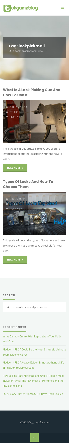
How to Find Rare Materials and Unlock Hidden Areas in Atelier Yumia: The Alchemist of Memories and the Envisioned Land (33, 381)
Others (14, 112)
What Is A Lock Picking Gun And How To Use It (32, 92)
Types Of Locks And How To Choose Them (28, 184)
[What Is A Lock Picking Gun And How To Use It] (48, 121)
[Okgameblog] (20, 8)
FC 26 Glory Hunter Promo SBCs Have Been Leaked (33, 394)
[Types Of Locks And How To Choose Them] (47, 213)
